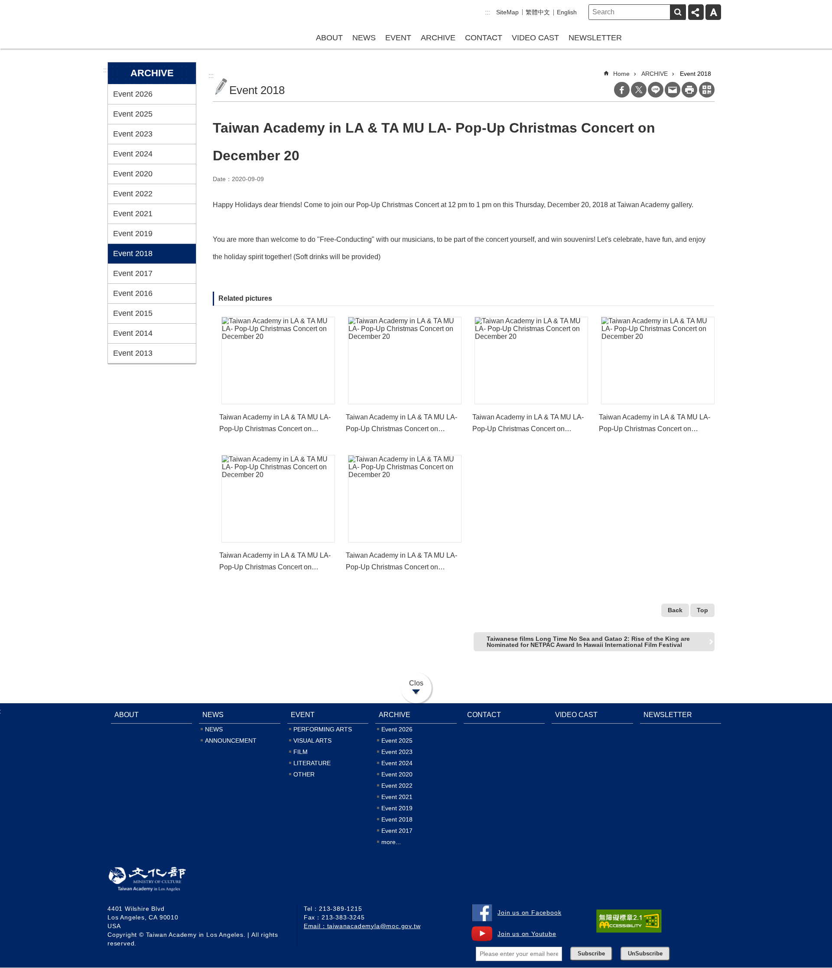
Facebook (622, 89)
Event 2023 (133, 134)
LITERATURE (312, 763)
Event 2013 (133, 353)
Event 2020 (133, 173)
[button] (278, 360)
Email (672, 89)
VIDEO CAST (535, 37)
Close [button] (416, 687)
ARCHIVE (438, 37)
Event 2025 (133, 114)
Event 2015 (133, 313)
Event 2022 (133, 193)
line (655, 89)
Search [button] (678, 12)
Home (621, 73)
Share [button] (696, 12)
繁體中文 (538, 12)
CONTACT (483, 37)
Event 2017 (133, 273)
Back (675, 610)
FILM (300, 751)
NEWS (364, 37)
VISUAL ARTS (312, 740)
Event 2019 (133, 233)
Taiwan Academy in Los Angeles (162, 23)
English (567, 12)
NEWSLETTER (595, 37)
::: (487, 12)
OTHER (304, 774)
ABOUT (329, 37)
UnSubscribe (645, 954)
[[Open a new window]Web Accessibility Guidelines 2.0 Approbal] (629, 921)
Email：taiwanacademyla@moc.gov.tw (362, 926)
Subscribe (591, 954)
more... (391, 841)
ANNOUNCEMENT (231, 740)
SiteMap (507, 12)
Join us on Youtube (526, 933)
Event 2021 (133, 213)
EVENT (398, 37)
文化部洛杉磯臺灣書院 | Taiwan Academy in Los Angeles (159, 881)
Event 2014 (133, 333)
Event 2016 (133, 293)
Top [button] (702, 610)
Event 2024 (133, 153)
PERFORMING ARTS (322, 729)
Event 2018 (133, 253)
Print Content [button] (689, 89)
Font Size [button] (713, 12)
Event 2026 (133, 94)
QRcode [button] (707, 89)
